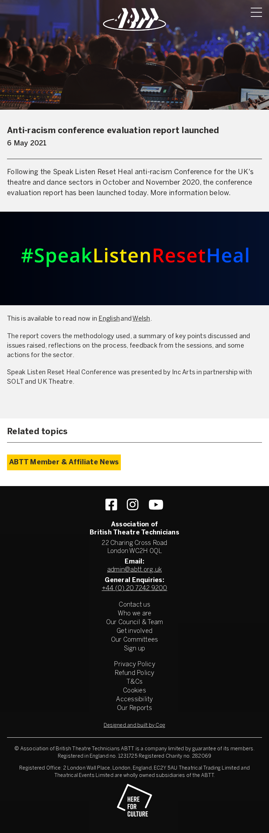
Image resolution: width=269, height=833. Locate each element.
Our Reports (134, 708)
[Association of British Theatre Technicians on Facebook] (111, 504)
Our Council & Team (134, 623)
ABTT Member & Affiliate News (64, 462)
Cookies (134, 691)
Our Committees (134, 640)
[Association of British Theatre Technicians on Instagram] (132, 504)
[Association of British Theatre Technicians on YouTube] (156, 504)
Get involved (134, 631)
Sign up (134, 649)
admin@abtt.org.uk (134, 570)
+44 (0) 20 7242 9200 (134, 589)
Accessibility (134, 700)
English (109, 319)
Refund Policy (134, 673)
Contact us (134, 605)
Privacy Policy (134, 665)
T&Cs (134, 682)
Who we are (135, 614)
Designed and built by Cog (134, 725)
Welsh (141, 319)
